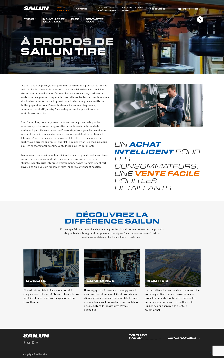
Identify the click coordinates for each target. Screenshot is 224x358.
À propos (81, 9)
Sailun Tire (41, 354)
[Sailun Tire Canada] (36, 8)
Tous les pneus (138, 337)
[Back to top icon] (210, 353)
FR (203, 8)
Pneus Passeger (63, 8)
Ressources (157, 9)
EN (196, 8)
